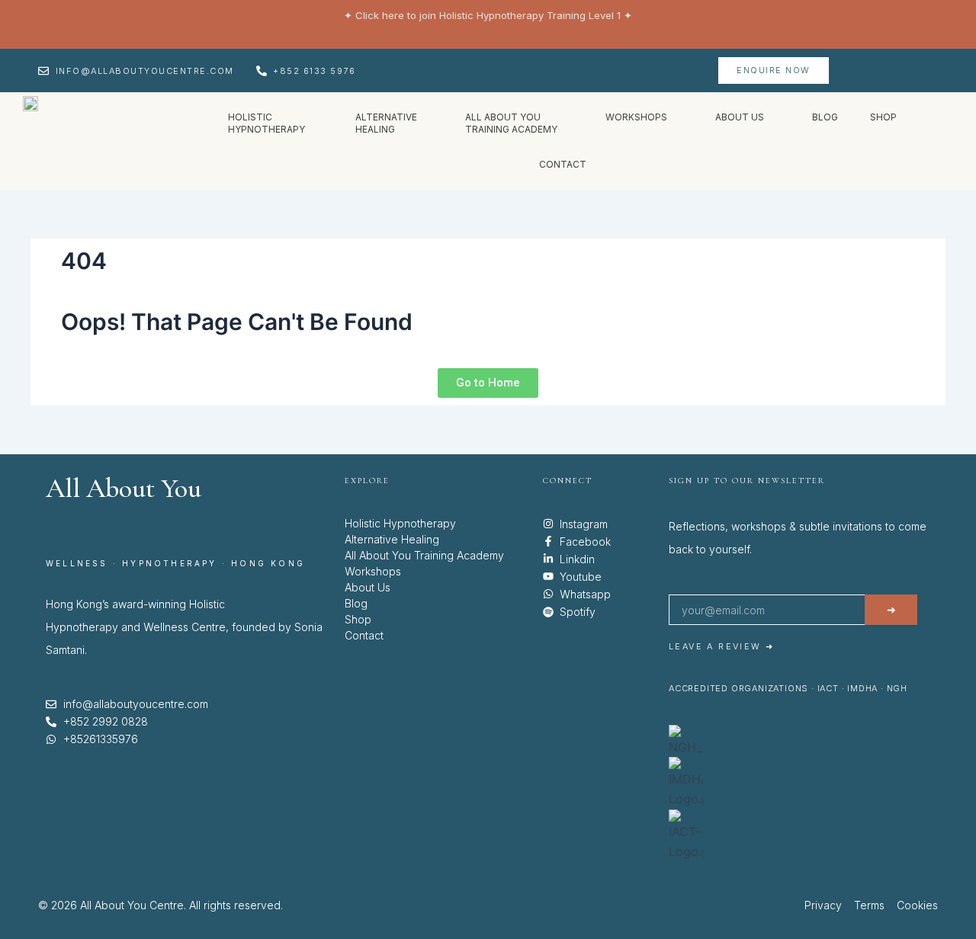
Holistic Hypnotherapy (400, 523)
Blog (825, 117)
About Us (367, 587)
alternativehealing (386, 123)
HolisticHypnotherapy (267, 123)
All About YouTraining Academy (511, 123)
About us (739, 117)
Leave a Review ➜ (721, 646)
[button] (275, 123)
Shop (883, 117)
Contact (562, 164)
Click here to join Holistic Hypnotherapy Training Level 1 (488, 15)
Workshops (636, 117)
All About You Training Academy (424, 555)
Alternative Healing (392, 539)
